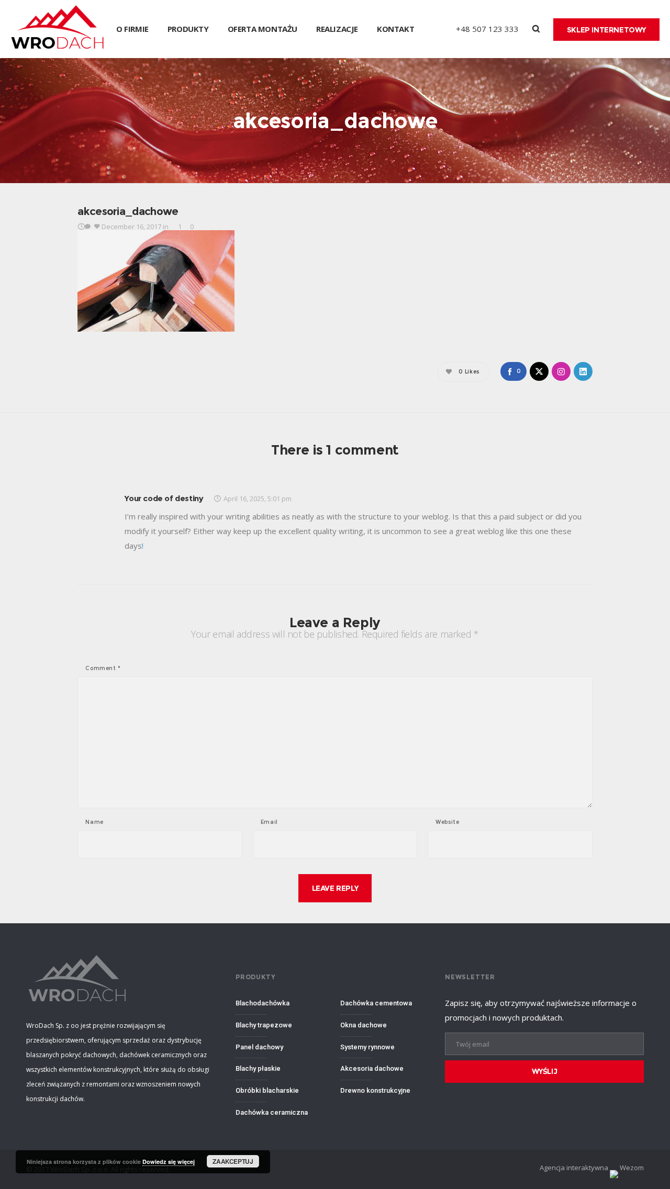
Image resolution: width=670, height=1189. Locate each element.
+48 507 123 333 (487, 29)
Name (94, 822)
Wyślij (544, 1071)
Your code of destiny (164, 498)
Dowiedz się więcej (168, 1161)
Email (269, 822)
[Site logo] (58, 29)
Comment (102, 668)
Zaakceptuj (233, 1161)
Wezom (631, 1167)
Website (447, 822)
